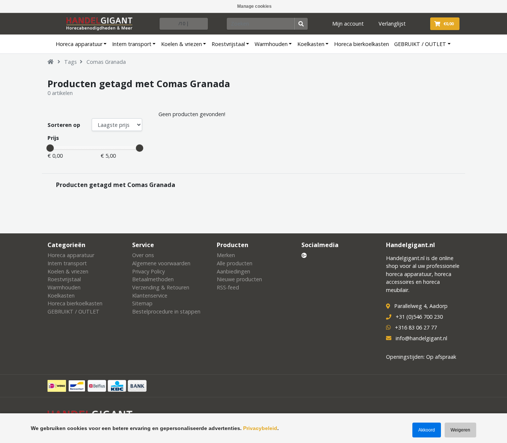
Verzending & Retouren (160, 287)
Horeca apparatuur (79, 43)
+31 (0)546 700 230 (419, 316)
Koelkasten (310, 43)
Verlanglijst (392, 23)
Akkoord (426, 430)
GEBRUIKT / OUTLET (420, 43)
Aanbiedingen (233, 271)
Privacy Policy (148, 271)
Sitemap (142, 303)
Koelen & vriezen (181, 43)
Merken (226, 255)
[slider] (50, 148)
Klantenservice (149, 295)
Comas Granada (106, 61)
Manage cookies (254, 6)
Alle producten (234, 263)
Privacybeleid (260, 428)
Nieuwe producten (239, 279)
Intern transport (131, 43)
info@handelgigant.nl (421, 338)
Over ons (143, 255)
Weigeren (460, 430)
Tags (70, 61)
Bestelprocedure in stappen (166, 311)
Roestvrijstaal (228, 43)
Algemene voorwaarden (161, 263)
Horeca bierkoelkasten (361, 43)
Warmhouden (271, 43)
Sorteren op (64, 125)
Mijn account (348, 23)
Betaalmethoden (153, 279)
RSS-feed (228, 287)
